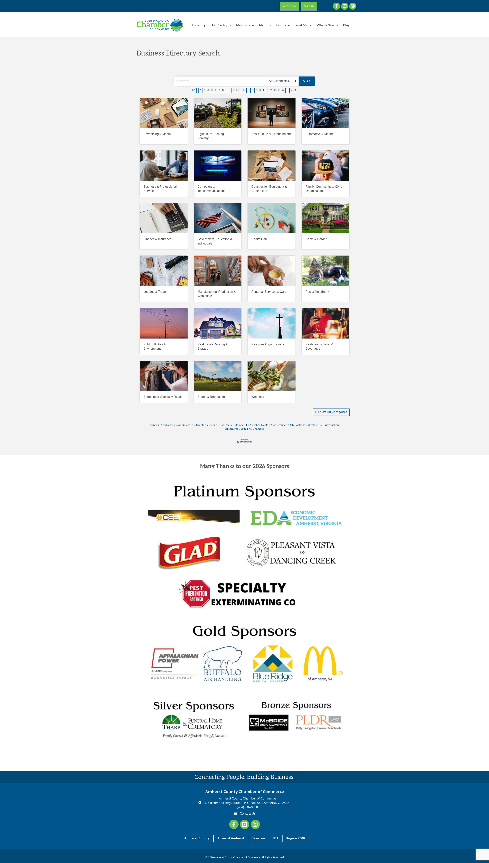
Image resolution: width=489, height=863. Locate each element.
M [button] (244, 90)
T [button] (271, 90)
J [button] (233, 90)
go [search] (308, 81)
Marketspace (279, 425)
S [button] (267, 90)
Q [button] (260, 90)
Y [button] (291, 90)
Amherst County (197, 838)
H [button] (226, 90)
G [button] (223, 90)
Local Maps (303, 25)
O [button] (252, 90)
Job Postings (297, 425)
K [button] (237, 90)
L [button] (240, 90)
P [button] (256, 90)
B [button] (204, 90)
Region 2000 (295, 838)
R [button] (264, 90)
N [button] (248, 90)
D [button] (212, 90)
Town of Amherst (230, 838)
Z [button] (295, 90)
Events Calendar (206, 425)
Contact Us (315, 425)
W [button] (283, 90)
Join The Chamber (252, 428)
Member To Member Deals (251, 425)
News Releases (183, 425)
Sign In (309, 6)
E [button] (215, 90)
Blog (346, 25)
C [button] (208, 90)
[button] (331, 412)
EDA (276, 838)
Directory (199, 25)
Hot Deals (225, 425)
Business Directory (160, 425)
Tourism (258, 838)
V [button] (279, 90)
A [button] (200, 90)
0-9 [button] (193, 90)
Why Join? (289, 6)
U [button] (275, 90)
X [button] (287, 90)
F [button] (219, 90)
